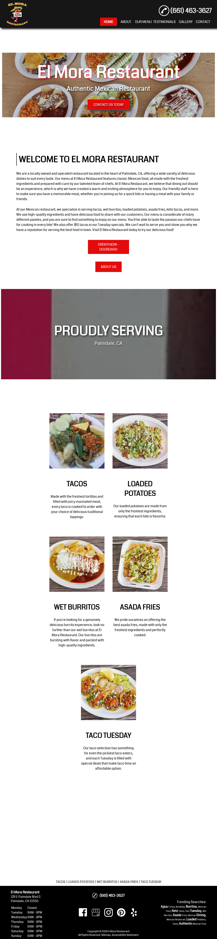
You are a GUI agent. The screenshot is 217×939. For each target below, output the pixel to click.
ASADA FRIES (129, 882)
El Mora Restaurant (88, 178)
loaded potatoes (134, 209)
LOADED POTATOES (81, 882)
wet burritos (112, 209)
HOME (108, 21)
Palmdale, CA (132, 173)
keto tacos (174, 209)
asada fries (156, 209)
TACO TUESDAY (151, 882)
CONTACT (203, 21)
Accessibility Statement (125, 935)
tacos (97, 209)
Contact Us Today (108, 104)
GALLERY (185, 21)
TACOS (60, 882)
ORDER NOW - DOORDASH (108, 247)
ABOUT (126, 21)
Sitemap (106, 935)
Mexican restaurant (40, 209)
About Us (108, 266)
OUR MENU (143, 21)
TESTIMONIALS (164, 21)
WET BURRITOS (107, 882)
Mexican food (138, 178)
